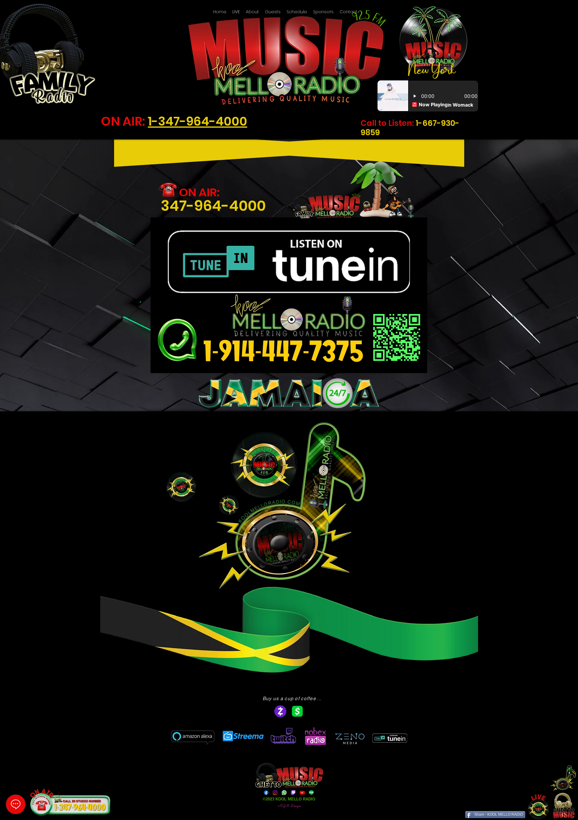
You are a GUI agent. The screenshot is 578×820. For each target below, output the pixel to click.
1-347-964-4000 (197, 121)
